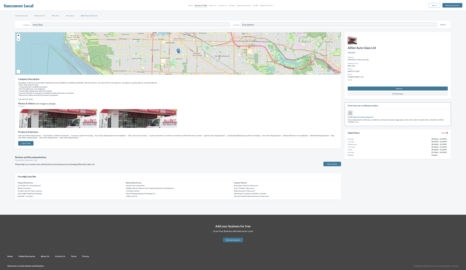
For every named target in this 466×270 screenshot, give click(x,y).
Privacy (85, 256)
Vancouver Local (21, 16)
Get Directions (397, 94)
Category (26, 25)
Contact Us (222, 5)
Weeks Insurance (24, 188)
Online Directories (26, 256)
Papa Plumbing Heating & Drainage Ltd (140, 193)
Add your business (244, 5)
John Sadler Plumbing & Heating (30, 193)
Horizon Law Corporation (135, 185)
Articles (232, 5)
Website (399, 88)
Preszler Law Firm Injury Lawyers (30, 191)
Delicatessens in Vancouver (244, 191)
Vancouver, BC (39, 16)
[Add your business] (233, 237)
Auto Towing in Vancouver (244, 188)
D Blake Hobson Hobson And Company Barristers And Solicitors (150, 188)
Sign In (434, 5)
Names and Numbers (34, 266)
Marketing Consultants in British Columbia (250, 193)
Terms (74, 256)
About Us (212, 5)
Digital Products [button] (266, 5)
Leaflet (320, 74)
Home (190, 5)
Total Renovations (133, 191)
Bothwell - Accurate (25, 196)
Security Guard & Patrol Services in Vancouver (251, 196)
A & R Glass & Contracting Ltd (29, 185)
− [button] (18, 39)
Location (236, 25)
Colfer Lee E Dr (131, 196)
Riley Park (55, 16)
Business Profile (201, 5)
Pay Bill (255, 5)
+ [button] (18, 35)
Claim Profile (26, 143)
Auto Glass (70, 16)
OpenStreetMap (328, 74)
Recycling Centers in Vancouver (246, 185)
